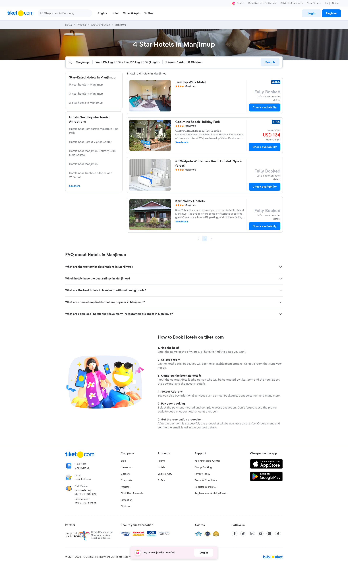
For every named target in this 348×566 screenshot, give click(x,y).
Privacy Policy (202, 474)
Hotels (161, 467)
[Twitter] (243, 533)
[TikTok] (278, 533)
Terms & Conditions (206, 480)
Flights (161, 461)
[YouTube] (261, 533)
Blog (123, 461)
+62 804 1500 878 (86, 494)
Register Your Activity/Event (211, 493)
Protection (126, 500)
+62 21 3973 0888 (86, 502)
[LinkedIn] (252, 533)
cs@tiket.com (83, 479)
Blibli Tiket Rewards (291, 3)
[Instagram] (269, 533)
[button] (174, 267)
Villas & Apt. (165, 474)
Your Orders (314, 3)
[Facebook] (234, 533)
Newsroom (127, 467)
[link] (311, 13)
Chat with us (82, 468)
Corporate (126, 480)
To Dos (161, 480)
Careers (125, 474)
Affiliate (125, 487)
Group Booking (203, 467)
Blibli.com (126, 506)
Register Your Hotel (205, 487)
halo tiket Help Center (207, 461)
